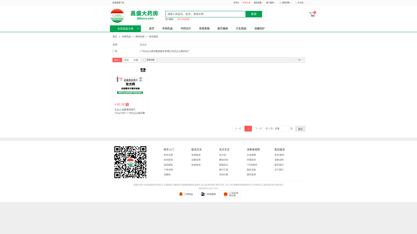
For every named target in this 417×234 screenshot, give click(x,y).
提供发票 (251, 174)
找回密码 (168, 164)
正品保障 (251, 155)
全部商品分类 (125, 28)
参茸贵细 (204, 28)
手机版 (300, 3)
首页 (151, 28)
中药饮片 (186, 28)
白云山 (143, 44)
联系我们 (279, 164)
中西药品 (167, 28)
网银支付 (223, 164)
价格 (136, 60)
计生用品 (241, 28)
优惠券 (167, 174)
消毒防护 (259, 28)
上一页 (237, 128)
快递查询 (196, 164)
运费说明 (196, 159)
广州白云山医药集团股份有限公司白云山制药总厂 (165, 51)
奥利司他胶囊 (183, 19)
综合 (116, 60)
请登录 (236, 3)
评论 (126, 60)
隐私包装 (251, 169)
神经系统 (139, 36)
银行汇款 (223, 169)
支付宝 (222, 155)
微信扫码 (223, 159)
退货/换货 (279, 155)
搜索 (254, 14)
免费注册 (246, 3)
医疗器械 (222, 28)
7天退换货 (252, 164)
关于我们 (279, 169)
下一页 (258, 128)
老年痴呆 (153, 36)
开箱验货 (251, 159)
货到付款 (150, 60)
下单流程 (168, 169)
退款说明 (279, 159)
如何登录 (168, 159)
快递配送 (196, 155)
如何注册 (168, 155)
